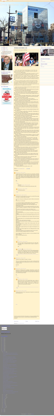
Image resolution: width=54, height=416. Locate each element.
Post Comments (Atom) (21, 323)
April (4, 403)
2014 (3, 410)
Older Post (37, 321)
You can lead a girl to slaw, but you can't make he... (10, 364)
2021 (3, 344)
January (4, 407)
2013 (3, 411)
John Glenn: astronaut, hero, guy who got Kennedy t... (10, 382)
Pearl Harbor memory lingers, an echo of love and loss (10, 385)
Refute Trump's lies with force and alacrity (8, 387)
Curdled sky (4, 355)
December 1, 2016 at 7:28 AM (21, 172)
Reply (16, 181)
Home (27, 321)
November (4, 394)
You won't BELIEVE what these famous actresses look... (10, 354)
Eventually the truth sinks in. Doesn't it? (8, 372)
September (4, 397)
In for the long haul (5, 380)
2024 (3, 340)
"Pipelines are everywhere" (6, 378)
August (4, 398)
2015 (3, 409)
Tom (16, 268)
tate (16, 172)
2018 (3, 348)
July (3, 399)
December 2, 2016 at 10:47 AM (21, 268)
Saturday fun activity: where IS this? (8, 381)
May (4, 402)
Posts (3, 327)
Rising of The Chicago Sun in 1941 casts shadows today (10, 391)
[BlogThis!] (27, 168)
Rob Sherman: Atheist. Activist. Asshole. (8, 377)
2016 (3, 350)
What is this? (42, 66)
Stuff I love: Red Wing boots (7, 386)
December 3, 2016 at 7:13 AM (22, 290)
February (4, 406)
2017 (3, 349)
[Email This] (26, 168)
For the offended (43, 61)
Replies (18, 183)
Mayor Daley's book (4, 49)
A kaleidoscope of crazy (6, 367)
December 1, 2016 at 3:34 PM (23, 188)
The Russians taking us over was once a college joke (10, 376)
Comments (3, 329)
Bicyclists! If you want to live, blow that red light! (9, 373)
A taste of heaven (5, 363)
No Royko (4, 389)
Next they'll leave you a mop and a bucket (8, 369)
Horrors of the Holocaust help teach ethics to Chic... (10, 368)
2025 (3, 339)
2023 (3, 341)
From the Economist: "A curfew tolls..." (8, 359)
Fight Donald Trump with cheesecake (8, 390)
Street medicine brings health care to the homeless (9, 358)
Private (17, 290)
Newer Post (16, 321)
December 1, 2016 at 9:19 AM (23, 241)
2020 (3, 345)
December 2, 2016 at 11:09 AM (23, 279)
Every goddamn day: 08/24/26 (18, 4)
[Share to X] (28, 168)
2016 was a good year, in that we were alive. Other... (10, 360)
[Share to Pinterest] (29, 168)
